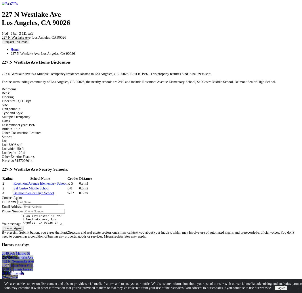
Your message (11, 224)
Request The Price (15, 41)
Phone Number (12, 211)
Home (15, 49)
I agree (281, 288)
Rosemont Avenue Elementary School (40, 183)
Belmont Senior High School (33, 193)
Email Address (12, 206)
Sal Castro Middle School (31, 188)
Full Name (9, 202)
